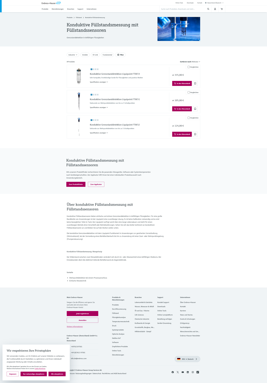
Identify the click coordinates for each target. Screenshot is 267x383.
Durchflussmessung (119, 309)
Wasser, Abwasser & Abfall (144, 306)
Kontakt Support (163, 302)
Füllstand (79, 17)
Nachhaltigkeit (185, 327)
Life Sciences (139, 315)
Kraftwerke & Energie (142, 323)
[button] (99, 81)
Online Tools (179, 3)
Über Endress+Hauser (188, 302)
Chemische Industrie (142, 319)
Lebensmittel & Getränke (143, 302)
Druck (114, 326)
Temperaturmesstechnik (120, 321)
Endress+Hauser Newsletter (190, 336)
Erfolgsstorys (184, 323)
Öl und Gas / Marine (142, 311)
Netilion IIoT (116, 338)
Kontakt (199, 3)
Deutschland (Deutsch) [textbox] (214, 3)
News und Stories (186, 315)
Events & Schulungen (187, 319)
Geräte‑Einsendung (164, 323)
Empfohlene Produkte (120, 346)
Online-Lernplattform (165, 315)
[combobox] (215, 3)
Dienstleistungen (118, 355)
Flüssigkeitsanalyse (119, 317)
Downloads (190, 3)
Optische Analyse (118, 334)
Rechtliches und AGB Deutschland (114, 373)
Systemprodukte (118, 330)
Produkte (69, 17)
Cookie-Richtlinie (40, 368)
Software (115, 342)
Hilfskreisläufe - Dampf (143, 331)
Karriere (183, 311)
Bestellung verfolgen (164, 319)
